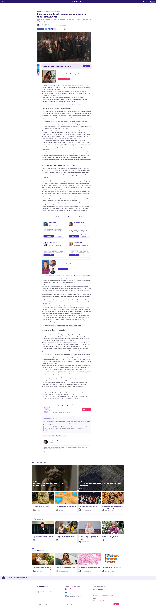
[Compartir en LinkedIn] (38, 70)
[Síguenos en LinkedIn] (98, 601)
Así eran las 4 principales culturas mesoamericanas (41, 507)
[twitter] (46, 29)
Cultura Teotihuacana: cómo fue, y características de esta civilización (100, 484)
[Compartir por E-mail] (38, 72)
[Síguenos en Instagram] (101, 601)
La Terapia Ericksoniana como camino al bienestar (65, 537)
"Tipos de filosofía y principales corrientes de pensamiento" (67, 325)
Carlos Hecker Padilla (79, 222)
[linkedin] (49, 29)
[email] (52, 29)
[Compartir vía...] (38, 74)
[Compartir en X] (38, 67)
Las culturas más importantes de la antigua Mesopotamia (66, 507)
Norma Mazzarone (78, 242)
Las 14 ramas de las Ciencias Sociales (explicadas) (88, 507)
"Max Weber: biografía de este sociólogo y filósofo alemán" (68, 104)
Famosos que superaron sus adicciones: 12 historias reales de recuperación (43, 537)
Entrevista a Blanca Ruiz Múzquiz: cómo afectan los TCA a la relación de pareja (42, 568)
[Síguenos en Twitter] (96, 601)
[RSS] (108, 601)
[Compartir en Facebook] (38, 65)
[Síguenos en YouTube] (103, 601)
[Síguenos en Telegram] (106, 601)
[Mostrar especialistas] (3, 577)
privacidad (69, 604)
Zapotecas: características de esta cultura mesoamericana (48, 484)
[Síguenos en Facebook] (94, 601)
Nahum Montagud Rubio (44, 24)
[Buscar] (143, 1)
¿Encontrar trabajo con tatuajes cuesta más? (65, 568)
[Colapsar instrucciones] (89, 418)
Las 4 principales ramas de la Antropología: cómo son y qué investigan (112, 507)
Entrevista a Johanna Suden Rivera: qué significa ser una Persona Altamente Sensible (88, 538)
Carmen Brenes (52, 222)
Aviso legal (65, 604)
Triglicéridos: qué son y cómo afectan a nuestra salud (111, 568)
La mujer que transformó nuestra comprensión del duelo (110, 537)
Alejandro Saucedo (53, 242)
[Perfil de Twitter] (44, 452)
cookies (73, 604)
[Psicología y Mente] (77, 1)
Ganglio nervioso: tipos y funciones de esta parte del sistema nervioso (89, 568)
